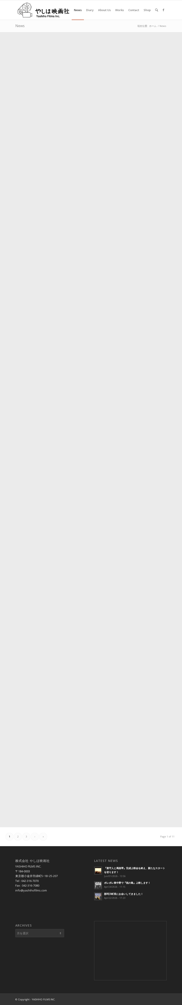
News (20, 25)
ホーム (152, 26)
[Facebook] (163, 9)
